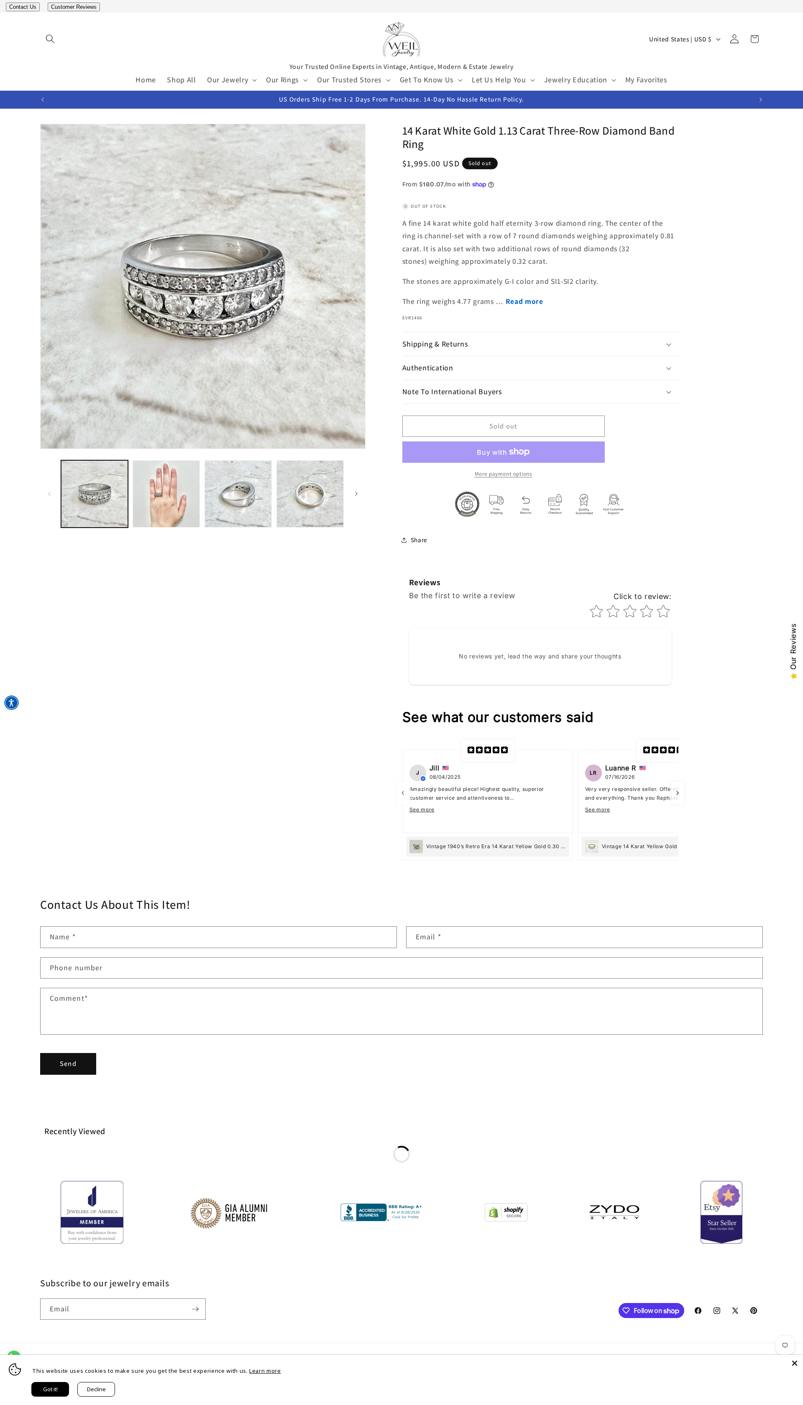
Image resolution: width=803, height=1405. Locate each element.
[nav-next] (677, 793)
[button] (50, 39)
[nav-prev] (403, 793)
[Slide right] (356, 494)
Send (68, 1063)
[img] (488, 751)
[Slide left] (49, 494)
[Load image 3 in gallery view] (238, 494)
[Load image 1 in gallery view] (94, 494)
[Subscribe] (195, 1309)
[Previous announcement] (42, 99)
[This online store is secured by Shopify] (506, 1214)
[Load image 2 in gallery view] (166, 494)
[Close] (794, 1363)
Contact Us (22, 7)
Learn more (265, 1370)
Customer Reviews (74, 7)
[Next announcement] (761, 99)
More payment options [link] (503, 473)
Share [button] (419, 539)
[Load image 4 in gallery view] (310, 494)
